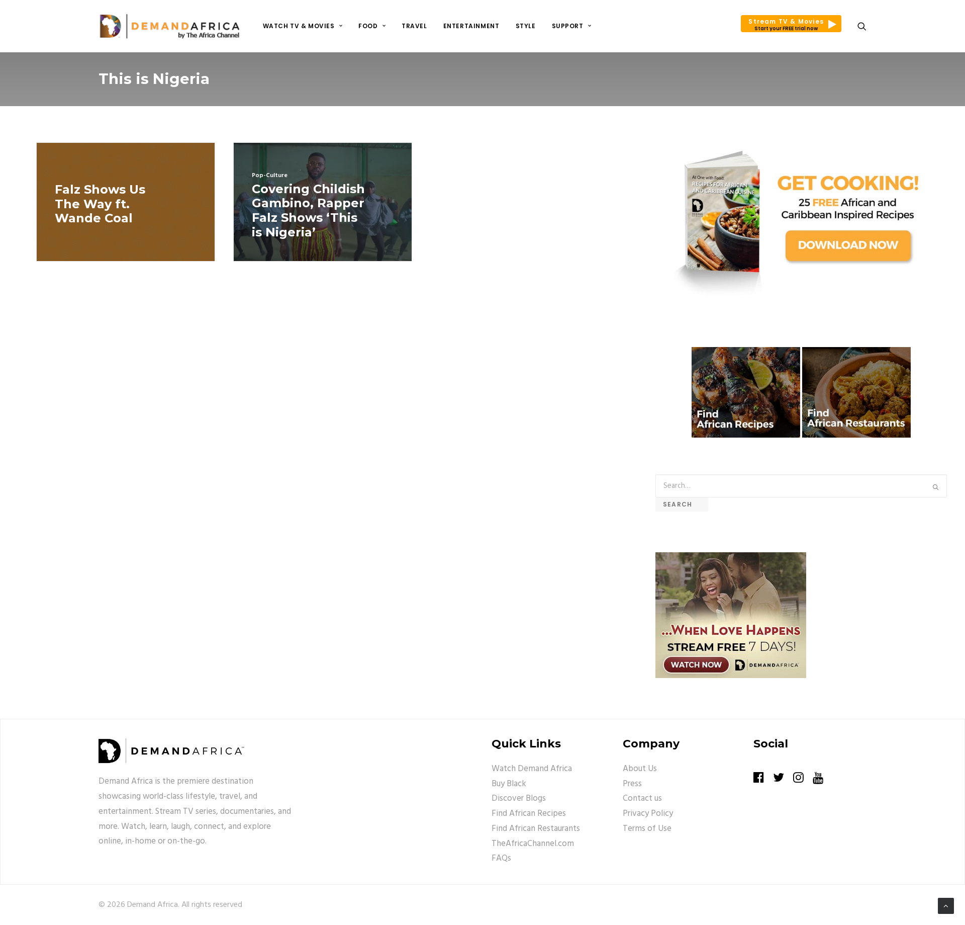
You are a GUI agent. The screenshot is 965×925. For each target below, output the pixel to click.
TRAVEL (414, 26)
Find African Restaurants (536, 828)
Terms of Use (647, 828)
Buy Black (509, 784)
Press (632, 784)
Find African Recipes (529, 813)
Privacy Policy (648, 813)
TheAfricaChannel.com (533, 844)
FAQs (501, 858)
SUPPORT (568, 26)
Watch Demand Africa (532, 769)
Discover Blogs (519, 798)
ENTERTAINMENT (471, 26)
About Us (640, 769)
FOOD (367, 26)
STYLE (526, 26)
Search (682, 504)
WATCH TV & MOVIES (299, 26)
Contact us (642, 798)
